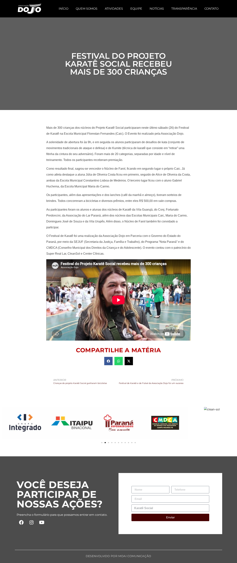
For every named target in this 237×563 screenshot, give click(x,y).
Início (63, 8)
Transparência (184, 8)
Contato (211, 8)
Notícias (157, 8)
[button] (108, 361)
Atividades (114, 8)
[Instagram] (31, 522)
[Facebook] (21, 522)
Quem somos (86, 8)
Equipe (136, 8)
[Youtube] (41, 522)
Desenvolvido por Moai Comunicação (118, 556)
